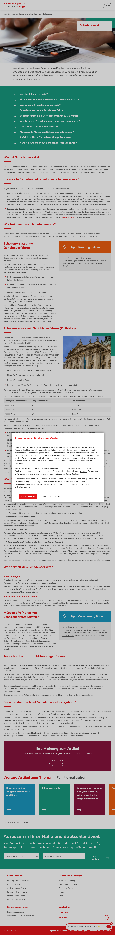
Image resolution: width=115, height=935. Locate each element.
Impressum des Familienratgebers (50, 474)
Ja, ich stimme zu (28, 496)
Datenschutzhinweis (23, 474)
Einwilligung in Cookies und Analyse (37, 438)
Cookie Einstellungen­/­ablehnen (54, 496)
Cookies (83, 471)
